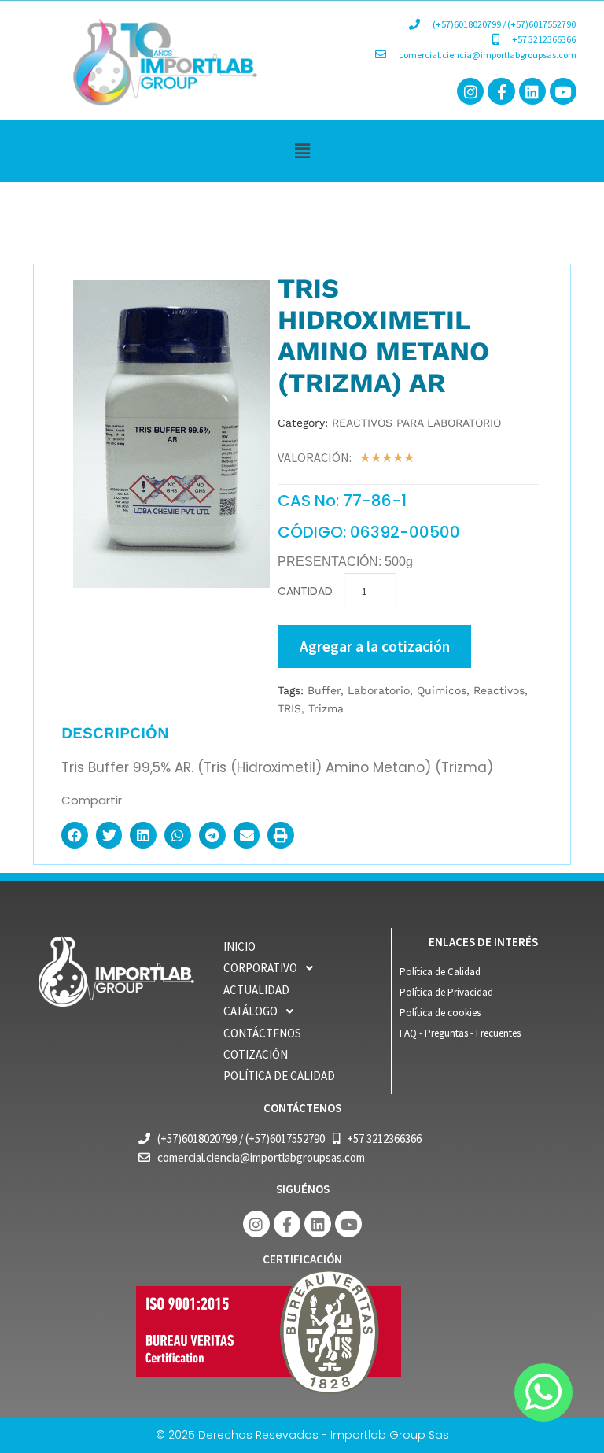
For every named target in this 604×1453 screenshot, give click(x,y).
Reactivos (499, 690)
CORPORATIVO (260, 967)
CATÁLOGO (250, 1011)
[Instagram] (470, 91)
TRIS (289, 708)
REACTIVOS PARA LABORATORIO (416, 422)
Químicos (441, 690)
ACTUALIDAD (256, 989)
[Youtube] (563, 91)
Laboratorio (379, 690)
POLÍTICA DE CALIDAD (279, 1075)
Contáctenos (262, 1033)
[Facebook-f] (501, 91)
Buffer (324, 690)
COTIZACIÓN (255, 1054)
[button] (302, 150)
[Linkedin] (532, 91)
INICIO (239, 946)
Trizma (326, 708)
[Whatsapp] (543, 1392)
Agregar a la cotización (375, 646)
